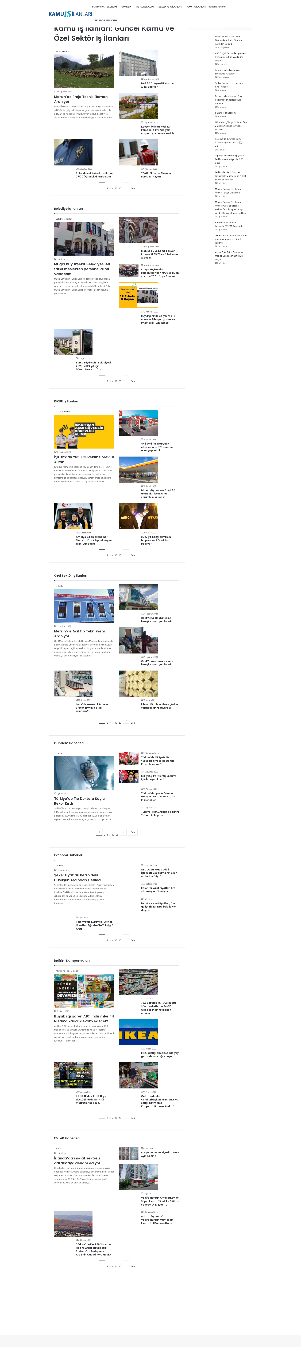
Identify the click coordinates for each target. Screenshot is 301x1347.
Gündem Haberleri (69, 743)
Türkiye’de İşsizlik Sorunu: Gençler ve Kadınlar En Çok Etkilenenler (158, 796)
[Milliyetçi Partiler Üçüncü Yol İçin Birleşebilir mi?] (128, 776)
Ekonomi (112, 7)
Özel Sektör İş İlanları (70, 575)
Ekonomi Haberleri (68, 855)
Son (133, 832)
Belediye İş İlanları (170, 7)
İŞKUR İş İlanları (196, 7)
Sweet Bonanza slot (224, 37)
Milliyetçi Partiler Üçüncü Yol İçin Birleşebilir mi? (159, 777)
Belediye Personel (106, 20)
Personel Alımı (145, 7)
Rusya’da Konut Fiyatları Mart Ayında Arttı (160, 1154)
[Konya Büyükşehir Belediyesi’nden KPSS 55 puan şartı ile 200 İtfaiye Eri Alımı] (128, 270)
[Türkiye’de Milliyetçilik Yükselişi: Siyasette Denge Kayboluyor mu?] (128, 758)
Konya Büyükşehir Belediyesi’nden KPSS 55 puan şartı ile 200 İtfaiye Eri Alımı (160, 273)
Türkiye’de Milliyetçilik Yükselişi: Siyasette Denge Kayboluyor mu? (157, 761)
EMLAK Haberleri (67, 1138)
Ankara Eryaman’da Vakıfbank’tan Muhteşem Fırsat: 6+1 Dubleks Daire (157, 1220)
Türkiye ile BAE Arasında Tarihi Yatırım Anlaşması (160, 813)
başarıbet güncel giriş (225, 113)
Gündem (126, 7)
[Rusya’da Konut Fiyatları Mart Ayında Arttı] (128, 1153)
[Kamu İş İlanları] (70, 13)
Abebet (224, 87)
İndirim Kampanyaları (72, 960)
